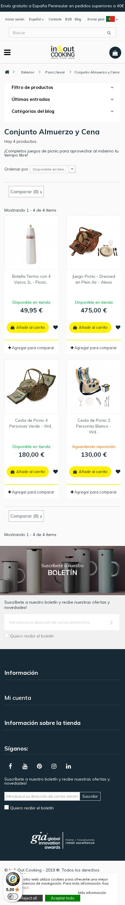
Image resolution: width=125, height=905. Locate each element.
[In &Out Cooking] (62, 51)
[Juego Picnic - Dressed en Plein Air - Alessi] (94, 243)
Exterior (27, 72)
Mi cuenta (17, 697)
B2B (68, 19)
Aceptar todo (62, 898)
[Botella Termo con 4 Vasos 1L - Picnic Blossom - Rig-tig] (31, 243)
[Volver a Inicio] (6, 72)
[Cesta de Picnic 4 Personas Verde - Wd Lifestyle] (31, 387)
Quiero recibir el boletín (32, 636)
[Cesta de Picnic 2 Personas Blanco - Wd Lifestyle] (94, 387)
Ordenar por (16, 169)
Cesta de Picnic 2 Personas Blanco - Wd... (93, 426)
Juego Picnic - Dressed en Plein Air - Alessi (93, 279)
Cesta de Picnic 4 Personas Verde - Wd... (31, 423)
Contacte (55, 19)
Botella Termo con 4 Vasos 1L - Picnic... (31, 279)
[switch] (13, 896)
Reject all (29, 898)
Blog (78, 19)
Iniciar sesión (14, 19)
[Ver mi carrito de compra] (115, 53)
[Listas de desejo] (55, 327)
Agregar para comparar (33, 347)
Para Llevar (55, 72)
